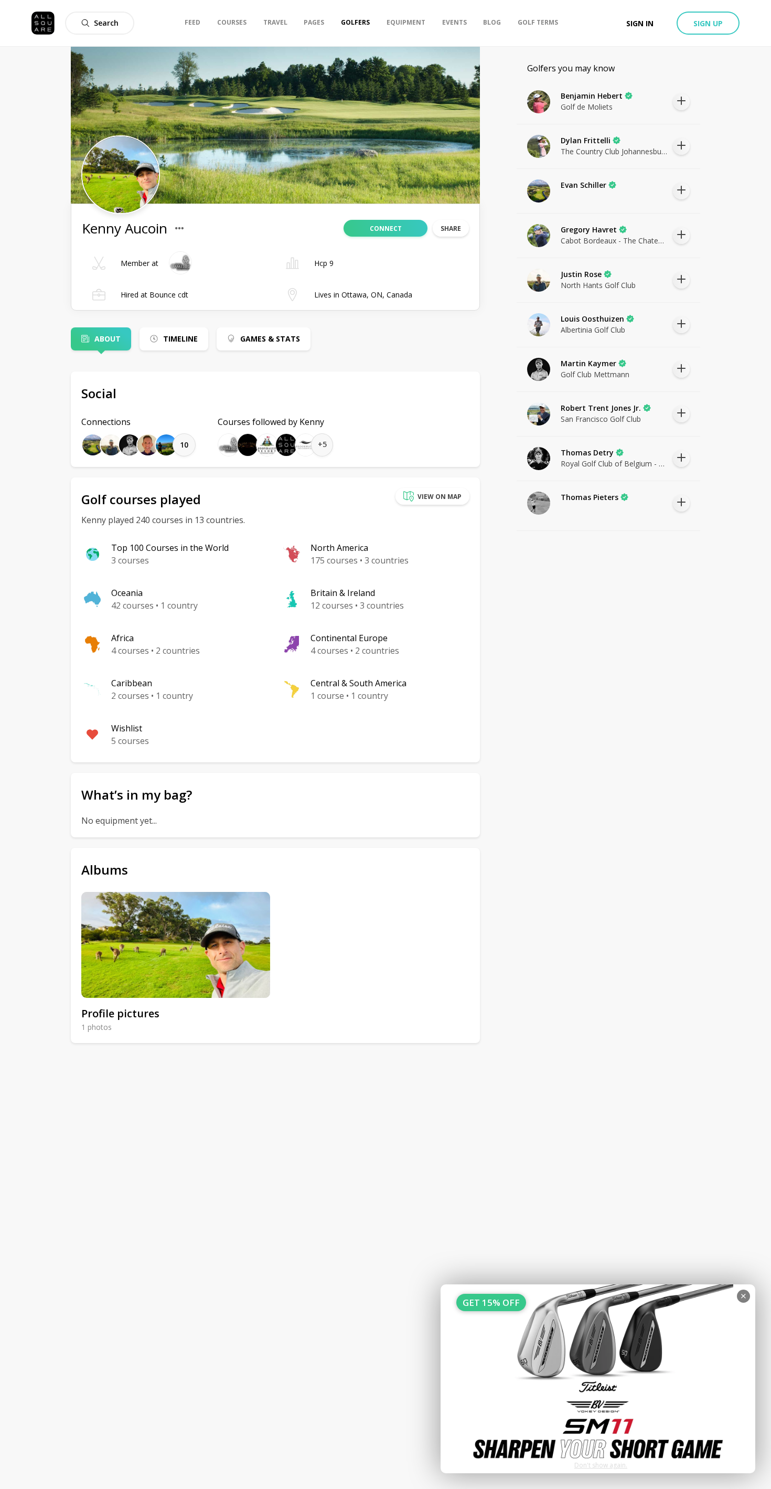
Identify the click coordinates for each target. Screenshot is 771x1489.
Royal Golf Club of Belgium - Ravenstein (614, 464)
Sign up (708, 23)
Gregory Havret (589, 230)
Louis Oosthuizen (592, 319)
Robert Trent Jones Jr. (601, 408)
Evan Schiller (583, 185)
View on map (439, 496)
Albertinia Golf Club (593, 330)
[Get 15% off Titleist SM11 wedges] (598, 1378)
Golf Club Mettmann (595, 374)
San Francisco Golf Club (601, 419)
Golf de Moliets (587, 107)
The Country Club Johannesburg (614, 151)
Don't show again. (600, 1465)
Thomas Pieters (589, 497)
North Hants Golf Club (598, 285)
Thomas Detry (587, 453)
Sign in (640, 23)
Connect (386, 228)
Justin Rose (581, 274)
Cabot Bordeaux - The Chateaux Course (614, 241)
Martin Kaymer (588, 363)
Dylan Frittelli (586, 140)
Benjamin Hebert (592, 96)
